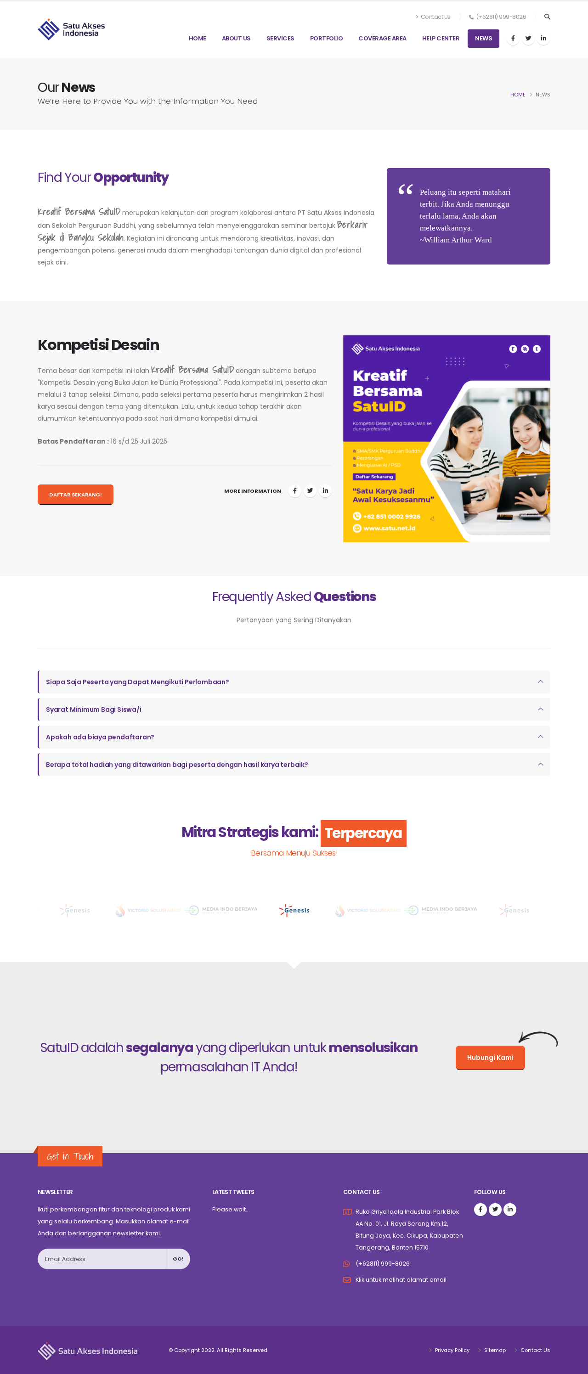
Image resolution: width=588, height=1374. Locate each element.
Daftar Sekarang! (75, 494)
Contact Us (435, 17)
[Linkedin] (543, 38)
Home (197, 38)
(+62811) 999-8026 (383, 1263)
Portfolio (326, 38)
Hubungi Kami (490, 1057)
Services (280, 38)
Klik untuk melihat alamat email (401, 1280)
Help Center (441, 38)
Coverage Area (382, 38)
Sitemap (494, 1350)
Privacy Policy (451, 1350)
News (483, 38)
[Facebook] (513, 38)
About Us (236, 38)
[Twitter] (528, 38)
